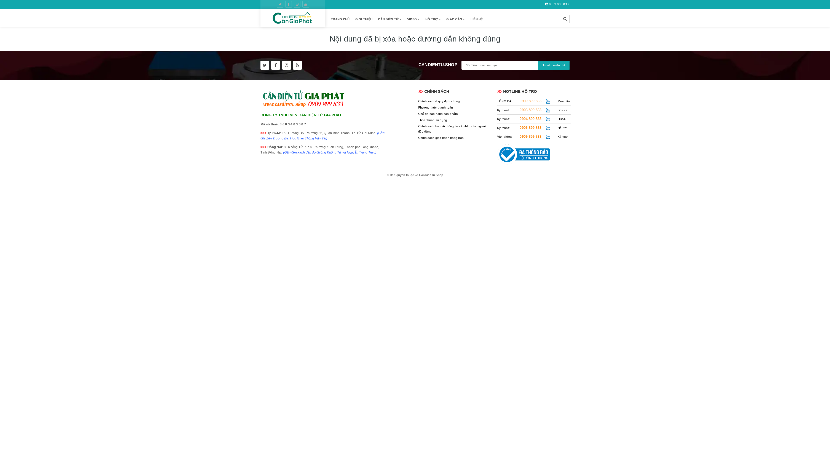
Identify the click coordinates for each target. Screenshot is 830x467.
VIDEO (412, 19)
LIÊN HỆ (477, 19)
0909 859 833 (530, 136)
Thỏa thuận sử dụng (432, 120)
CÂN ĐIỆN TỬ (388, 19)
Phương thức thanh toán (435, 107)
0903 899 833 (530, 110)
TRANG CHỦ (340, 19)
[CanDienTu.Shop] (293, 18)
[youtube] (305, 4)
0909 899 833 (530, 101)
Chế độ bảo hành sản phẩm (438, 113)
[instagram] (297, 4)
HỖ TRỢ (432, 19)
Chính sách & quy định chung (439, 101)
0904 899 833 (530, 119)
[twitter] (280, 4)
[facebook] (288, 4)
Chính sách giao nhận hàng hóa (441, 137)
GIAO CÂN (454, 19)
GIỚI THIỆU (364, 19)
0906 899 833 (530, 128)
